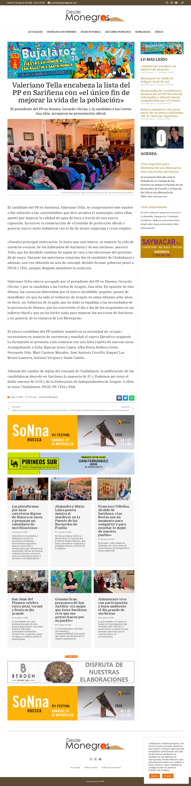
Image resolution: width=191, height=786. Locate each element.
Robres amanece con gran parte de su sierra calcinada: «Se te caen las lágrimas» (162, 113)
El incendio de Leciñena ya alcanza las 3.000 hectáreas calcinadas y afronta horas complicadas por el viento (161, 95)
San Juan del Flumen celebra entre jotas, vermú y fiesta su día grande (27, 606)
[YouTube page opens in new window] (176, 3)
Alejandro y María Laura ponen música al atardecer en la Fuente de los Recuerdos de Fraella (69, 517)
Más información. (158, 196)
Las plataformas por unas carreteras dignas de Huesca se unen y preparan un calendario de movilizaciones (27, 517)
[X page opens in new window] (172, 3)
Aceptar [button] (168, 776)
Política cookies (91, 767)
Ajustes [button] (154, 776)
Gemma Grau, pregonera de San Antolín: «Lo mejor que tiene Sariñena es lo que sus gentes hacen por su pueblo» (71, 609)
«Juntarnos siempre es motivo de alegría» (158, 68)
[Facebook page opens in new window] (167, 3)
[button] (119, 398)
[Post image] (27, 489)
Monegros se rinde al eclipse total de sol (157, 80)
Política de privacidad (111, 767)
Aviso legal (75, 767)
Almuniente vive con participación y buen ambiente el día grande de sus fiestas (113, 606)
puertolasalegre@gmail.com (64, 3)
